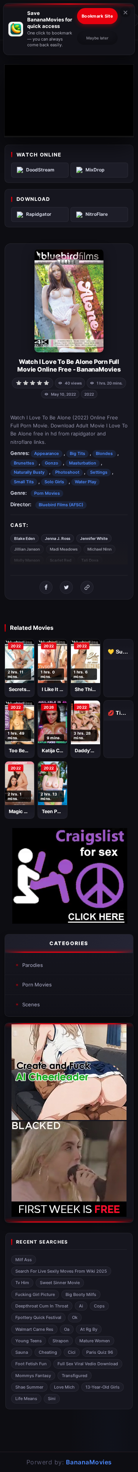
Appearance (46, 453)
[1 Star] (18, 382)
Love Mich (64, 1387)
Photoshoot (67, 472)
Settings (98, 472)
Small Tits (24, 481)
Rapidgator (38, 214)
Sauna (21, 1352)
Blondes (104, 453)
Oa (66, 1329)
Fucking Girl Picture (35, 1294)
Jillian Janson (27, 549)
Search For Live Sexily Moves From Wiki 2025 (61, 1271)
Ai (81, 1306)
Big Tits (77, 453)
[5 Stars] (46, 382)
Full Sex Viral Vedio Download (88, 1363)
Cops (99, 1306)
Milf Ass (23, 1259)
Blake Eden (24, 538)
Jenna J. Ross (57, 538)
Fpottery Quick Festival (38, 1317)
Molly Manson (27, 560)
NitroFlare (96, 214)
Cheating (48, 1352)
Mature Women (94, 1340)
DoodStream (40, 170)
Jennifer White (94, 538)
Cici (72, 1352)
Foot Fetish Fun (31, 1363)
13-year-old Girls (102, 1387)
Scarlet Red (60, 560)
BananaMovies (89, 1462)
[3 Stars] (32, 382)
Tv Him (22, 1282)
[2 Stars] (25, 382)
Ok (74, 1317)
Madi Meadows (63, 549)
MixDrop (95, 170)
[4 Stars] (39, 382)
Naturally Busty (29, 472)
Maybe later (97, 38)
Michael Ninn (99, 549)
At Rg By (88, 1329)
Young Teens (28, 1340)
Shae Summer (29, 1387)
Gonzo (51, 463)
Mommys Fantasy (33, 1375)
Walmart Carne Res (34, 1329)
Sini (52, 1398)
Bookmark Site (97, 16)
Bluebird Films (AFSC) (61, 504)
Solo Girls (54, 481)
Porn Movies (47, 493)
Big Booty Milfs (81, 1294)
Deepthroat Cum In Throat (41, 1306)
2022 (89, 394)
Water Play (85, 481)
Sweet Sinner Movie (60, 1282)
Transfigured (74, 1375)
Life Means (26, 1398)
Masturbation (82, 463)
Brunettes (24, 463)
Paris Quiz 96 (99, 1352)
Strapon (61, 1340)
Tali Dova (90, 560)
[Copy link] (87, 587)
